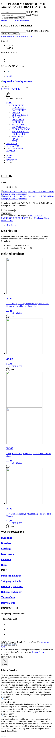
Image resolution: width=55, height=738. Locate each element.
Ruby (46, 218)
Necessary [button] (5, 697)
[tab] (30, 225)
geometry (45, 642)
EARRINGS (6, 218)
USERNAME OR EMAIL (37, 31)
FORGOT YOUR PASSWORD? (15, 20)
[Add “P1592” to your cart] (8, 467)
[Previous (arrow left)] (2, 736)
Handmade (38, 218)
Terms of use (8, 597)
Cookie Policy (38, 652)
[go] (27, 87)
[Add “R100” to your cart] (8, 527)
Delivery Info (8, 602)
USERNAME (32, 12)
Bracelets (6, 543)
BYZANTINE (35, 216)
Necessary (8, 699)
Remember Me (10, 18)
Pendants (6, 559)
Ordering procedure (12, 586)
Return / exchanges (11, 591)
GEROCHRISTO (20, 218)
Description (11, 225)
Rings (4, 564)
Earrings (6, 548)
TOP (3, 647)
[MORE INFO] (13, 317)
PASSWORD (32, 15)
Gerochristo (7, 554)
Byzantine (6, 537)
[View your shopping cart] (8, 96)
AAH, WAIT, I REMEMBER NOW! (17, 36)
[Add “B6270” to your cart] (8, 370)
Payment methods (11, 575)
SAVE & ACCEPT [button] (9, 731)
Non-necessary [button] (7, 714)
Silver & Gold (7, 220)
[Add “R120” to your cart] (8, 317)
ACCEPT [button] (5, 654)
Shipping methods (11, 581)
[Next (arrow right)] (5, 736)
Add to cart (6, 213)
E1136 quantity (7, 210)
